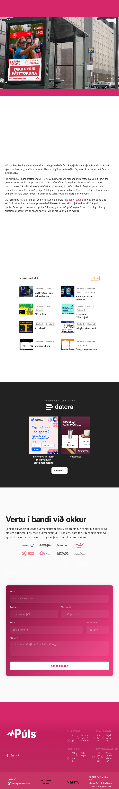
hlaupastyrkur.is (72, 199)
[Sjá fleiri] (59, 407)
